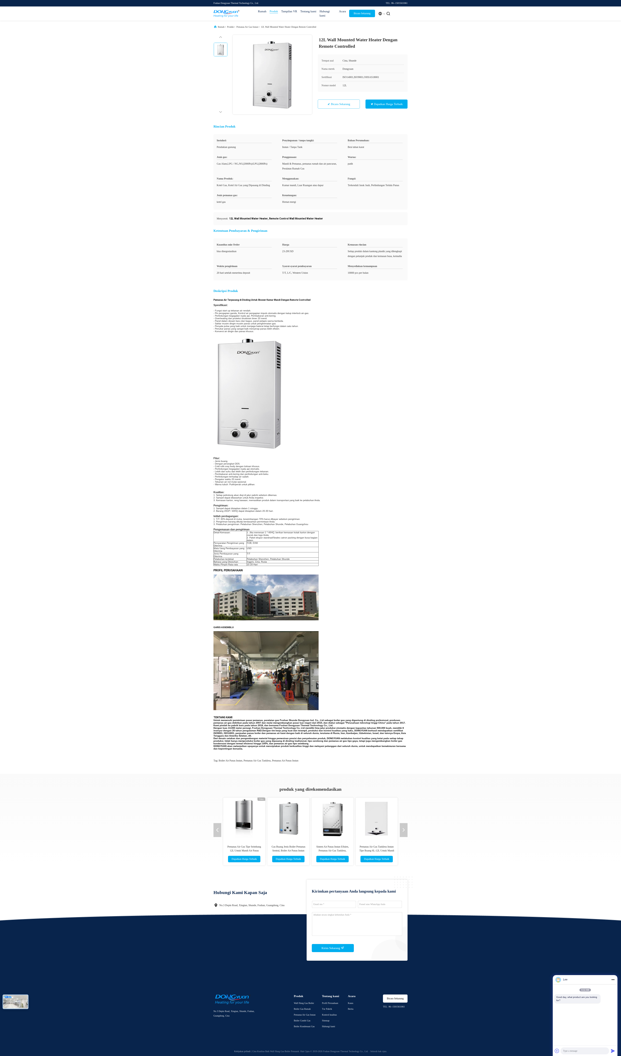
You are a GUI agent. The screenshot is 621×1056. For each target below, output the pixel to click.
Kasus (350, 1003)
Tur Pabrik (327, 1009)
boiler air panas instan (230, 760)
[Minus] (613, 980)
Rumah (262, 11)
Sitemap (325, 1020)
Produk (274, 11)
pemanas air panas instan (285, 760)
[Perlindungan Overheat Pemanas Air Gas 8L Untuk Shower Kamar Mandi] (376, 818)
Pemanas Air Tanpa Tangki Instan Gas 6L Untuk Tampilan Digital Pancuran (288, 850)
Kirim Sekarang (331, 948)
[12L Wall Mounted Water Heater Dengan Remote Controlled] (272, 74)
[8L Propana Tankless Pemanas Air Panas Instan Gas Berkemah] (244, 818)
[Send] (613, 1050)
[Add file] (557, 1050)
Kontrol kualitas (329, 1015)
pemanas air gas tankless (257, 760)
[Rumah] (226, 13)
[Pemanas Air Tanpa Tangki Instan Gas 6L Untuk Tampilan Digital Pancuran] (288, 818)
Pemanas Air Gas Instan (247, 27)
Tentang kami (308, 11)
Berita (350, 1009)
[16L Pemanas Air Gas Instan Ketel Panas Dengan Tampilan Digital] (332, 818)
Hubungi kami (325, 13)
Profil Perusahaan (330, 1003)
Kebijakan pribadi (242, 1051)
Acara (342, 11)
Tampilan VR (289, 11)
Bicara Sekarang (362, 13)
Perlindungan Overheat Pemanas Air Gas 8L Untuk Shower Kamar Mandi (376, 850)
